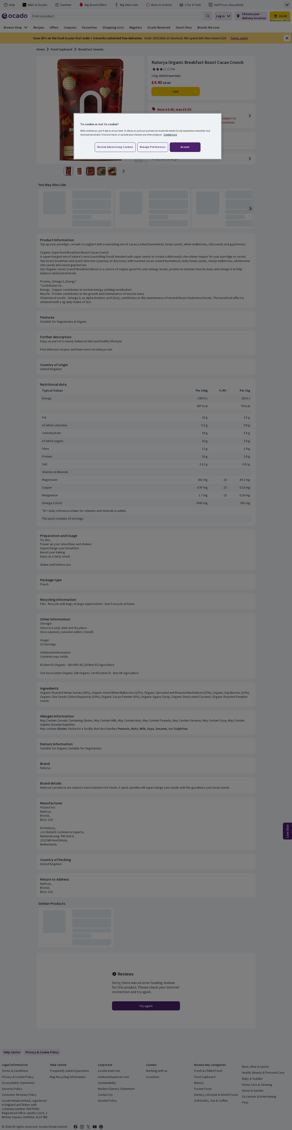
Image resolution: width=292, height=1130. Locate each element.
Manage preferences (153, 147)
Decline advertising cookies (115, 147)
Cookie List (170, 134)
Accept (185, 147)
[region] (147, 136)
